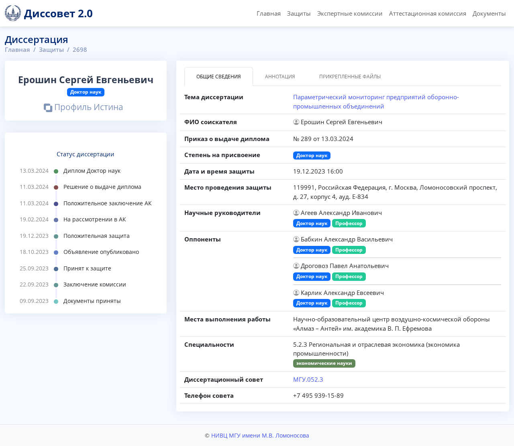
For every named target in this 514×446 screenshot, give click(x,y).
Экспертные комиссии (350, 13)
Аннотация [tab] (280, 76)
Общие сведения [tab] (218, 76)
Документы (489, 13)
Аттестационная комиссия (427, 13)
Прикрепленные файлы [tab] (350, 76)
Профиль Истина (87, 108)
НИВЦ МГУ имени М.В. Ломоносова (260, 435)
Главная (269, 13)
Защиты (299, 13)
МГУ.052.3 (308, 379)
